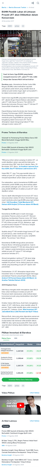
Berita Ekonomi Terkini (17, 7)
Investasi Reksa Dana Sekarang (20, 380)
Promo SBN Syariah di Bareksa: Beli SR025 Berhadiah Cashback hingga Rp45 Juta (18, 148)
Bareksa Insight (7, 455)
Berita (4, 7)
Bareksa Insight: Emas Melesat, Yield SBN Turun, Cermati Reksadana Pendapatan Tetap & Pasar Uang (20, 451)
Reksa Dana (6, 338)
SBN (15, 338)
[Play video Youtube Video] (20, 405)
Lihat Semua (34, 393)
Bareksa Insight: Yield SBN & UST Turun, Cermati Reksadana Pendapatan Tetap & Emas (20, 461)
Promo (4, 143)
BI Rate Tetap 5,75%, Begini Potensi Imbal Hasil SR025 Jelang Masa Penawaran (19, 442)
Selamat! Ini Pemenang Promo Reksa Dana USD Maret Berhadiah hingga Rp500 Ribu (19, 139)
